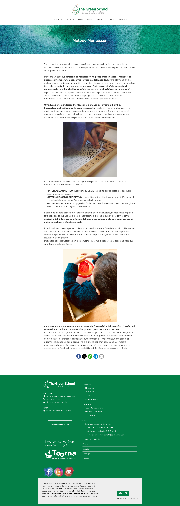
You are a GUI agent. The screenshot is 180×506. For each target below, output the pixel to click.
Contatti (123, 20)
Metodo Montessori (94, 411)
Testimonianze (92, 399)
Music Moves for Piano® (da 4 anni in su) (106, 435)
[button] (78, 356)
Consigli (111, 20)
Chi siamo (89, 388)
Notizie (100, 20)
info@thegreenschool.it (56, 402)
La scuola (57, 20)
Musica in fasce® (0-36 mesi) (101, 427)
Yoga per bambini (93, 439)
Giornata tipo (91, 415)
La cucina (89, 392)
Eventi (90, 20)
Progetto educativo (94, 408)
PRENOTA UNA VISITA (60, 424)
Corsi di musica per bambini (98, 424)
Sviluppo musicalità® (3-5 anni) (102, 431)
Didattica (70, 20)
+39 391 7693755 (53, 399)
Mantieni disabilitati (127, 498)
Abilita (122, 493)
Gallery (88, 395)
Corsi (80, 20)
